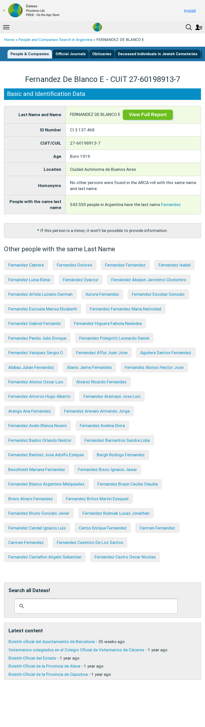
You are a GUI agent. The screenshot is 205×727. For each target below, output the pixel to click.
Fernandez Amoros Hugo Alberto (39, 396)
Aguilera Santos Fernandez (165, 352)
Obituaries (102, 54)
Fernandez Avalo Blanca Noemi (37, 425)
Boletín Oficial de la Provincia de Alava (44, 666)
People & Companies (29, 54)
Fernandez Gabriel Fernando (34, 323)
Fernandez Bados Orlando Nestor (40, 440)
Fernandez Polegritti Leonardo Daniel (114, 338)
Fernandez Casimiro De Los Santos (90, 542)
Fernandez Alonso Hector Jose (154, 367)
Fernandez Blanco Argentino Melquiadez (46, 484)
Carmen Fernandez (157, 527)
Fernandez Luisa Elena (29, 279)
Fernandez (171, 204)
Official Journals (71, 54)
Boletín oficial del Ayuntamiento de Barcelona (51, 641)
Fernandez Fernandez (125, 264)
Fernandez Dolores (74, 264)
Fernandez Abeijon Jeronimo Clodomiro (148, 279)
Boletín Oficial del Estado (32, 658)
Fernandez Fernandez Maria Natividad (125, 308)
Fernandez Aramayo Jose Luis (112, 396)
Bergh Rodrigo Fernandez (121, 454)
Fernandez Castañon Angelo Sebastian (45, 556)
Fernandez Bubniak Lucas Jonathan (116, 513)
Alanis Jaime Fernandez (89, 367)
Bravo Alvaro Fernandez (30, 498)
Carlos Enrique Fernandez (103, 527)
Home (9, 39)
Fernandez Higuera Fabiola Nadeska (108, 323)
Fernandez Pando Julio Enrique (37, 338)
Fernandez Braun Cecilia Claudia (128, 484)
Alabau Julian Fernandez (31, 367)
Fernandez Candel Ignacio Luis (37, 527)
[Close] (3, 10)
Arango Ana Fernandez (29, 411)
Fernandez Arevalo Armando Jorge (97, 411)
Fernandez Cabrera (26, 264)
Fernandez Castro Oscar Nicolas (125, 556)
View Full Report (147, 114)
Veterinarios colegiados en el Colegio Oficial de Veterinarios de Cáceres (76, 649)
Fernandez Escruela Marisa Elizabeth (42, 308)
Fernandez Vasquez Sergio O (35, 352)
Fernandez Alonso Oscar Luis (35, 381)
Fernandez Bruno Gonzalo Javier (39, 513)
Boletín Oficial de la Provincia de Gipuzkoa (48, 674)
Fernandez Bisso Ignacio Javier (107, 469)
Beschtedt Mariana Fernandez (36, 469)
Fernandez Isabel (174, 264)
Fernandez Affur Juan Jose (102, 352)
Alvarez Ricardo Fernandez (101, 381)
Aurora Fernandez (102, 294)
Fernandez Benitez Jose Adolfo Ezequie (46, 454)
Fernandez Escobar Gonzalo (158, 294)
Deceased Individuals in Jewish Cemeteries (158, 54)
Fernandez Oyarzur (80, 279)
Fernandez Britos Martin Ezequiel (97, 498)
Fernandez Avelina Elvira (102, 425)
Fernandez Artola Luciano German (40, 294)
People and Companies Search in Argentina (55, 39)
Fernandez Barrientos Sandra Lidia (117, 440)
